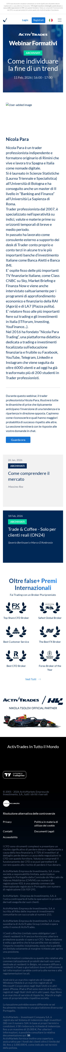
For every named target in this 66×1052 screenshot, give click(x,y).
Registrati (38, 20)
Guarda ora (18, 439)
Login (25, 20)
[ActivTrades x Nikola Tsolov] (33, 712)
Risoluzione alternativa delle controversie (29, 813)
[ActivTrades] (5, 20)
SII (28, 1035)
